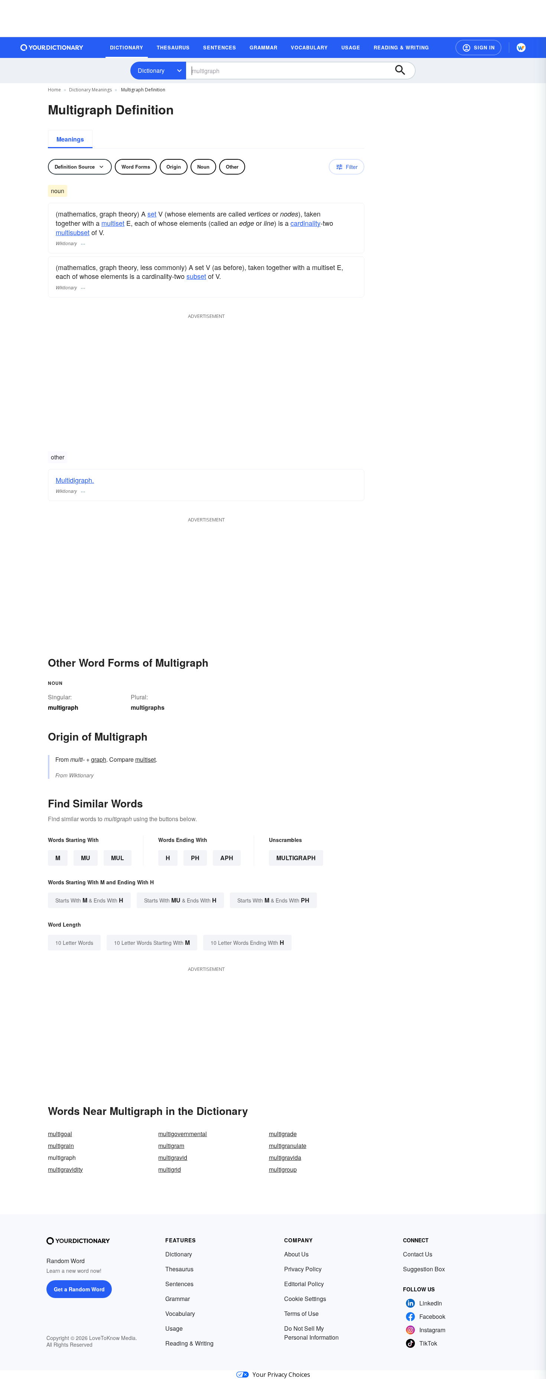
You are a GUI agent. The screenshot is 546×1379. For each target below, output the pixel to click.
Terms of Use (301, 1313)
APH (226, 857)
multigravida (285, 1157)
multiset (112, 223)
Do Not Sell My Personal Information (311, 1332)
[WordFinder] (521, 47)
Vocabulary (180, 1313)
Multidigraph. (75, 480)
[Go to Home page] (52, 47)
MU (85, 857)
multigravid (172, 1157)
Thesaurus (179, 1269)
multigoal (60, 1133)
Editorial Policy (304, 1283)
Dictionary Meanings (90, 90)
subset (196, 276)
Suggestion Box (424, 1269)
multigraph (296, 857)
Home (54, 90)
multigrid (169, 1169)
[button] (478, 47)
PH (195, 857)
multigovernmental (182, 1133)
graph (98, 759)
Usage (174, 1328)
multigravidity (65, 1169)
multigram (171, 1145)
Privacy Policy (303, 1269)
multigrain (61, 1145)
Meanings (70, 139)
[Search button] (404, 70)
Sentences (179, 1283)
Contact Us (417, 1254)
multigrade (283, 1133)
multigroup (283, 1169)
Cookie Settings (305, 1298)
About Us (296, 1254)
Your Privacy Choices (281, 1374)
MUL (117, 857)
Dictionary (151, 70)
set (151, 213)
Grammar (177, 1298)
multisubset (73, 232)
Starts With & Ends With (89, 900)
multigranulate (287, 1145)
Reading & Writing (189, 1343)
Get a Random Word (79, 1289)
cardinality (305, 223)
